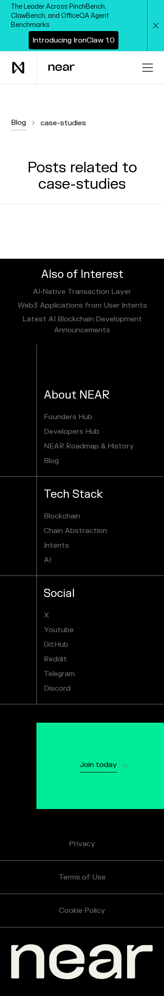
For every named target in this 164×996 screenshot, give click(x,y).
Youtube (59, 629)
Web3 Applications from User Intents (82, 305)
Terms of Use (82, 877)
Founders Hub (68, 416)
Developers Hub (71, 431)
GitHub (56, 644)
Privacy (82, 843)
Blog (18, 122)
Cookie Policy (82, 910)
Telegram (59, 673)
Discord (57, 688)
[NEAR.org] (82, 961)
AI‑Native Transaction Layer (82, 291)
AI (47, 560)
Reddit (55, 659)
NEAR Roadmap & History (89, 446)
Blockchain (62, 516)
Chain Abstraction (75, 530)
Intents (56, 545)
